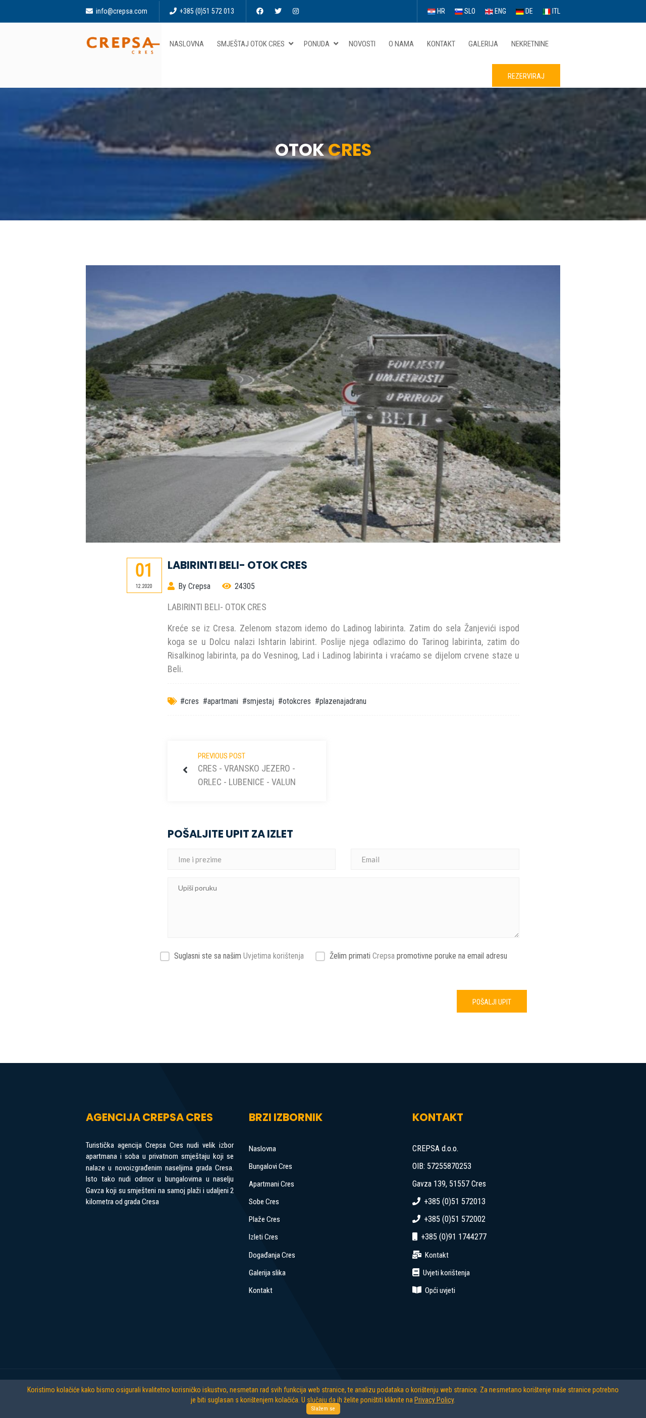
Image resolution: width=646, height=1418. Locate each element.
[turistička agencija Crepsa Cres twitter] (279, 11)
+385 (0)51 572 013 (206, 11)
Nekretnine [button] (530, 43)
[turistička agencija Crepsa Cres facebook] (260, 11)
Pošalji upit (491, 1002)
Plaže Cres (264, 1219)
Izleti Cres (263, 1237)
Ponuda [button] (317, 43)
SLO (469, 11)
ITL (555, 11)
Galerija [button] (483, 43)
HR (440, 11)
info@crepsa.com (120, 11)
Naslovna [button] (187, 43)
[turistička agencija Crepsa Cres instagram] (296, 11)
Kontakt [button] (441, 43)
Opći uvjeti (440, 1290)
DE (528, 11)
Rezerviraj (526, 76)
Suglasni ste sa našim (239, 956)
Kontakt (261, 1290)
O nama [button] (401, 43)
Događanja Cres (272, 1255)
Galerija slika (267, 1272)
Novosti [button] (362, 43)
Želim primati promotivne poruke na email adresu (418, 956)
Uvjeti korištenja (446, 1272)
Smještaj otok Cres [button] (251, 43)
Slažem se (323, 1408)
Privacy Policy (434, 1400)
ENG (499, 11)
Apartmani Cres (271, 1184)
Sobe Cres (264, 1201)
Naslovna (262, 1148)
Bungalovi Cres (270, 1166)
